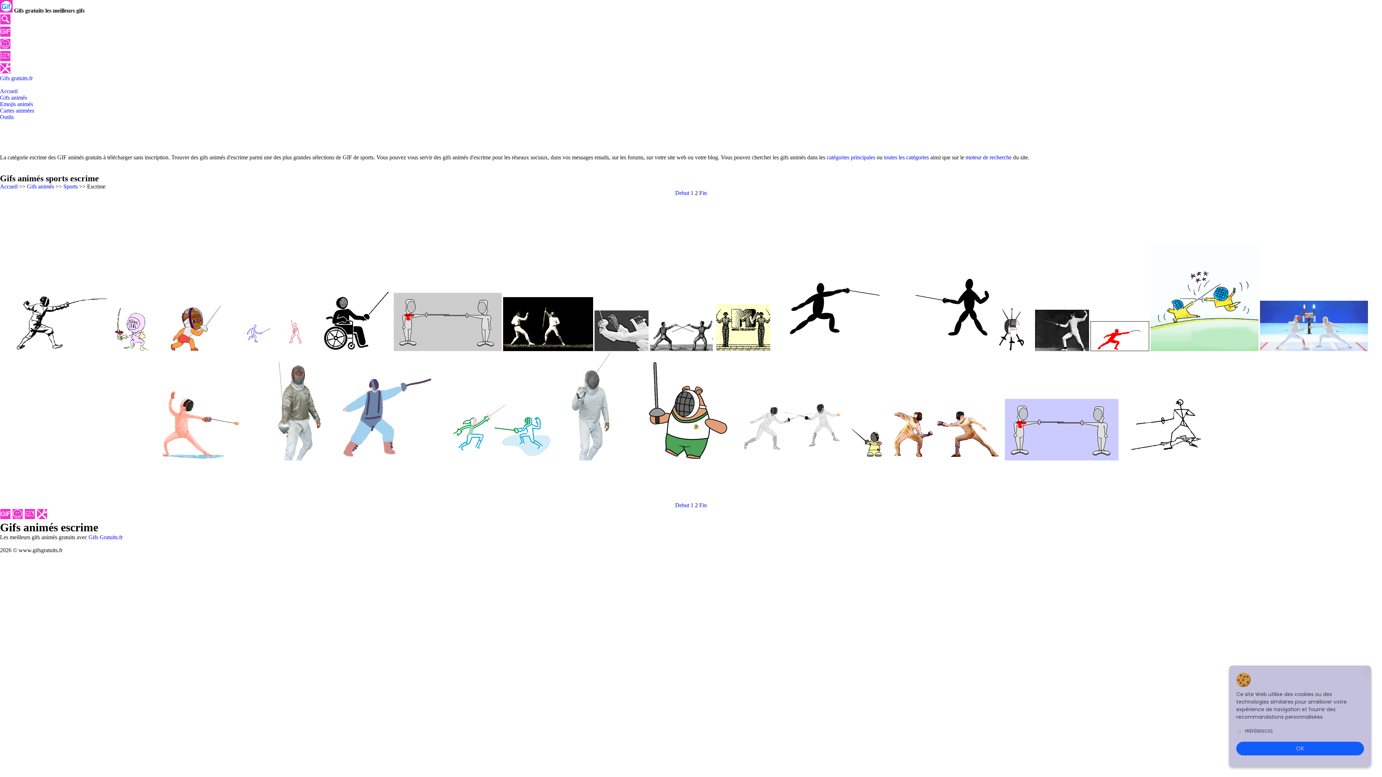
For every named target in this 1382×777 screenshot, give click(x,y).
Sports (70, 186)
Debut (682, 193)
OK (1300, 748)
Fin (703, 193)
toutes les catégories (906, 157)
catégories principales (851, 157)
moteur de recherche (989, 157)
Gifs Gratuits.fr (106, 537)
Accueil (9, 186)
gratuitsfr (16, 78)
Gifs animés (40, 186)
